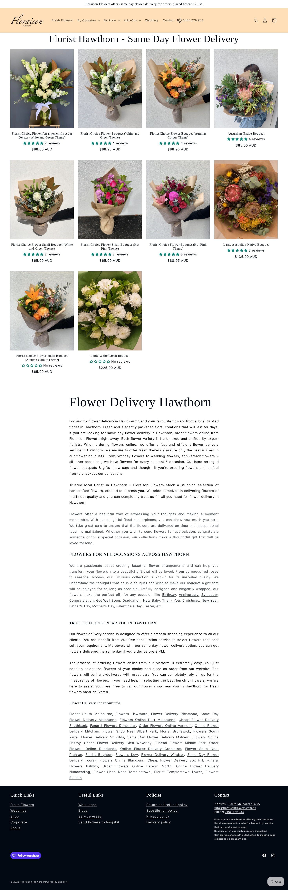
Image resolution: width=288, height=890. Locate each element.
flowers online (197, 433)
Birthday (169, 595)
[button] (88, 20)
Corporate (18, 822)
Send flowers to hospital (98, 822)
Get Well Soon (108, 600)
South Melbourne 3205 (244, 804)
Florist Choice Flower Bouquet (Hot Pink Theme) (177, 246)
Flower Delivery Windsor (162, 754)
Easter (149, 606)
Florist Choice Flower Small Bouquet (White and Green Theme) (42, 246)
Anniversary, (189, 595)
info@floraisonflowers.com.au (235, 808)
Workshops (87, 805)
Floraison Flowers (31, 881)
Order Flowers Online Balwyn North (136, 766)
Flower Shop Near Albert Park (130, 731)
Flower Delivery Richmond (174, 714)
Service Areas (89, 816)
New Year (210, 600)
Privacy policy (157, 816)
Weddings (18, 811)
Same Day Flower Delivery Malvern (158, 737)
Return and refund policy (166, 805)
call (130, 686)
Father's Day (79, 606)
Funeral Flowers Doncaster (113, 725)
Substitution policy (162, 811)
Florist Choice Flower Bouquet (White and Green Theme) (110, 135)
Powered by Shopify (55, 881)
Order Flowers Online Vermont (165, 725)
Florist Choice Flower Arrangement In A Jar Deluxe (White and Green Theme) (42, 135)
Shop (14, 816)
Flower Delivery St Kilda (102, 737)
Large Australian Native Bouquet (246, 244)
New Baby (151, 600)
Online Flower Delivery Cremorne (150, 749)
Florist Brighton (98, 754)
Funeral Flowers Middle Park (180, 743)
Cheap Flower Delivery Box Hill (175, 760)
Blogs (83, 811)
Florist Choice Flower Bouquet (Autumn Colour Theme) (178, 135)
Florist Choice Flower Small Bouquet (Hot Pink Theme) (110, 246)
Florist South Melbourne (90, 714)
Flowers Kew (127, 754)
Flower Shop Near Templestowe (122, 772)
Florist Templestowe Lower (178, 772)
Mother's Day (103, 606)
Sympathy (209, 595)
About (15, 828)
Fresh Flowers (22, 805)
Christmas (190, 600)
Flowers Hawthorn (132, 714)
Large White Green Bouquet (110, 356)
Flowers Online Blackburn (122, 760)
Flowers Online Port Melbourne (147, 720)
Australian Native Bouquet (246, 133)
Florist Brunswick (175, 731)
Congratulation (81, 600)
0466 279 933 (234, 812)
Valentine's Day (129, 606)
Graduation (131, 600)
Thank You (171, 600)
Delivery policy (158, 822)
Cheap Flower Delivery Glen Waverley (117, 743)
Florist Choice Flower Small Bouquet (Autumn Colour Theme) (42, 358)
